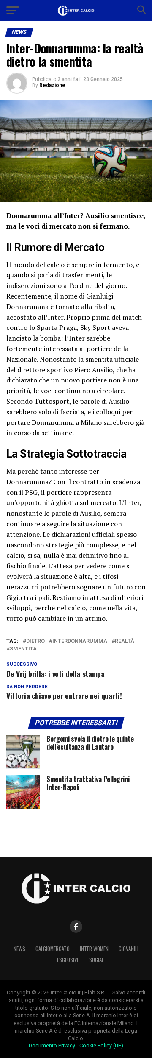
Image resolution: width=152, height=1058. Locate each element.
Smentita (23, 649)
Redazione (52, 85)
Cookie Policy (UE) (101, 1045)
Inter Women (94, 949)
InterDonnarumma (79, 641)
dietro (35, 641)
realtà (124, 641)
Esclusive (68, 960)
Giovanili (128, 949)
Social (96, 960)
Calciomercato (52, 949)
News (19, 949)
